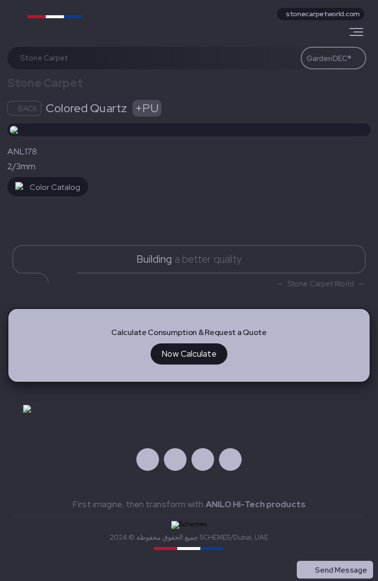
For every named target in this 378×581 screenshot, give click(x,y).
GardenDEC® (329, 58)
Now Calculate (188, 353)
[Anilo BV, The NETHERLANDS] (65, 21)
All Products (346, 548)
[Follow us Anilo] (147, 459)
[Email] (230, 459)
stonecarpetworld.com (323, 13)
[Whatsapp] (202, 459)
